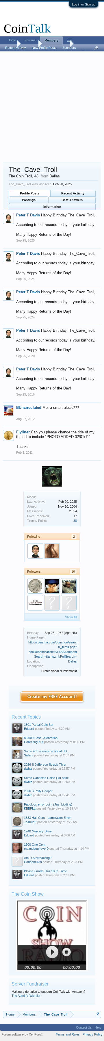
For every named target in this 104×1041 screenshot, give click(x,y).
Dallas (72, 661)
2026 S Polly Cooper (38, 791)
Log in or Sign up (83, 4)
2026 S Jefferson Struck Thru (45, 764)
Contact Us (84, 1027)
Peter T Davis (28, 215)
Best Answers (72, 200)
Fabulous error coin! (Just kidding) (48, 804)
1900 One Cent (34, 844)
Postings (29, 200)
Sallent (28, 755)
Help (98, 1027)
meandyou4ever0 (36, 848)
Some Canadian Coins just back (46, 778)
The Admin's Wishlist (26, 995)
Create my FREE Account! (52, 697)
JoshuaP (30, 822)
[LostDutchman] (35, 603)
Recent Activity (72, 193)
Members (51, 40)
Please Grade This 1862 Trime (45, 871)
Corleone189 (33, 862)
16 (73, 571)
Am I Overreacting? (37, 858)
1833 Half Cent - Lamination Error (47, 817)
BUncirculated (28, 407)
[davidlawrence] (69, 586)
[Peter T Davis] (35, 551)
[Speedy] (52, 551)
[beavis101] (69, 603)
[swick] (52, 603)
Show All (71, 617)
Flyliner (23, 432)
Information (52, 206)
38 (75, 520)
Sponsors (69, 47)
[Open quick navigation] (97, 1014)
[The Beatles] (35, 586)
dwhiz (28, 768)
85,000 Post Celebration (40, 738)
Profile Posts (29, 193)
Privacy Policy (93, 1034)
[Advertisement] (52, 107)
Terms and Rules (68, 1034)
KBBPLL (30, 808)
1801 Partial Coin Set (38, 724)
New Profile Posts (44, 47)
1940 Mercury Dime (38, 831)
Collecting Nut (33, 742)
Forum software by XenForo (22, 1034)
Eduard (29, 728)
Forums (30, 40)
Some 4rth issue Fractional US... (46, 751)
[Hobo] (52, 586)
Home (12, 40)
